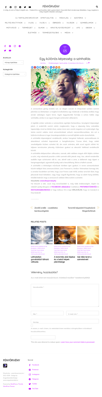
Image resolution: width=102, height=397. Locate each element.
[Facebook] (32, 67)
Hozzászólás (38, 287)
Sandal (43, 63)
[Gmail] (48, 67)
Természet (27, 28)
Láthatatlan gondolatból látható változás (40, 259)
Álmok (41, 28)
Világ (31, 23)
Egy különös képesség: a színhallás (65, 59)
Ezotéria (78, 18)
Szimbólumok (87, 23)
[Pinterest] (35, 67)
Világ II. (43, 23)
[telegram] (20, 7)
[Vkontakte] (51, 67)
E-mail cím (73, 314)
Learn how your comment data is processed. (78, 342)
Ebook (89, 28)
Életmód (32, 33)
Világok (71, 23)
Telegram (35, 379)
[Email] (46, 67)
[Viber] (54, 67)
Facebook (35, 365)
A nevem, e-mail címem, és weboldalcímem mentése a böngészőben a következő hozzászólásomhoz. (61, 329)
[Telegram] (40, 67)
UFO (78, 28)
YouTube (35, 388)
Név (35, 314)
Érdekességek (54, 63)
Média (67, 33)
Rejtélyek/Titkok (14, 23)
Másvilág (63, 18)
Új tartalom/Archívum (26, 18)
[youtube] (30, 7)
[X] (43, 67)
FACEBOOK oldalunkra (60, 187)
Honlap (36, 322)
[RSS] (56, 67)
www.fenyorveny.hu (48, 181)
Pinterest (35, 370)
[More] (59, 67)
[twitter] (25, 7)
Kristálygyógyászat (61, 28)
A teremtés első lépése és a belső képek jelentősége (64, 259)
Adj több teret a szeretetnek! (84, 258)
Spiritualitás (47, 18)
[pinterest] (11, 7)
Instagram (35, 374)
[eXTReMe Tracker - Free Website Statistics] (5, 367)
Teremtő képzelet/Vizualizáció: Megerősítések (81, 209)
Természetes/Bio (50, 33)
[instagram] (15, 7)
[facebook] (6, 7)
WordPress (13, 384)
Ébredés (57, 23)
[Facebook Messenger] (37, 67)
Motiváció (11, 28)
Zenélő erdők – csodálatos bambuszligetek (46, 209)
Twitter (34, 384)
